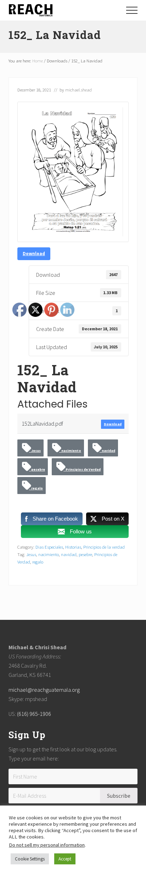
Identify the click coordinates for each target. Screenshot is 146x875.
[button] (131, 10)
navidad (107, 450)
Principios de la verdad (104, 547)
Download (34, 254)
